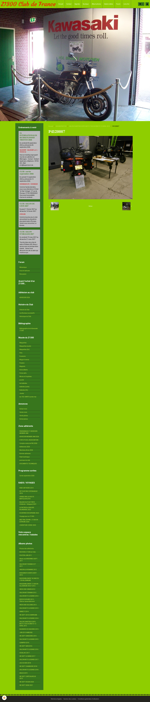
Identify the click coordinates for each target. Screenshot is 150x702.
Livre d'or (126, 4)
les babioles (23, 383)
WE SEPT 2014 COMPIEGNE (28, 615)
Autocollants (23, 370)
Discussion (22, 274)
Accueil (60, 4)
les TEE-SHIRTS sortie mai (27, 397)
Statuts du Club (24, 309)
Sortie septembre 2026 (26, 475)
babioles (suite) (24, 386)
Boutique (86, 4)
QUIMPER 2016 (24, 642)
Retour (90, 206)
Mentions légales (56, 699)
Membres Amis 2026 (26, 450)
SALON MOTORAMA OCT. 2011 (27, 565)
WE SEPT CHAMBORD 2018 (28, 666)
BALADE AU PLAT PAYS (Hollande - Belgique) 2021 (27, 503)
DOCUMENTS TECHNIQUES (28, 463)
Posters (21, 363)
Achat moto (23, 409)
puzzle (21, 380)
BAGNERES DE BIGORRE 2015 (28, 629)
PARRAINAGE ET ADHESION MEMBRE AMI (28, 432)
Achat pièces (23, 419)
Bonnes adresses (25, 453)
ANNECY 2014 (24, 611)
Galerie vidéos (108, 4)
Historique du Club (25, 316)
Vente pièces (23, 415)
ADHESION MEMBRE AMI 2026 (29, 436)
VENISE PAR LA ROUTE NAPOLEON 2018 (26, 498)
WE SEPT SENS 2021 (26, 685)
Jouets (21, 393)
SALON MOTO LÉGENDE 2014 (28, 618)
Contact (68, 4)
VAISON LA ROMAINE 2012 (28, 569)
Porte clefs (23, 373)
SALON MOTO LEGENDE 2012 (28, 596)
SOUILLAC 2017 (24, 653)
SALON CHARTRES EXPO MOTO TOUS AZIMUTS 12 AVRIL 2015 (89, 126)
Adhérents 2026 (24, 447)
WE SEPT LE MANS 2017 (27, 656)
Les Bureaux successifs (27, 313)
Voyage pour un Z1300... (27, 516)
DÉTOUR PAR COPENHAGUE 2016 (28, 492)
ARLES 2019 (23, 673)
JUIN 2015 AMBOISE (26, 632)
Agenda (77, 4)
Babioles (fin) (23, 390)
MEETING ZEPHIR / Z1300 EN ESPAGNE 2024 (28, 521)
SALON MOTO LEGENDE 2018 (28, 669)
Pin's (20, 353)
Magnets (22, 366)
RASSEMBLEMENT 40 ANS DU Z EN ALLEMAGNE (29, 579)
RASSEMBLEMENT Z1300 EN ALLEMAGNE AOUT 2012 (28, 585)
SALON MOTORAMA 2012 (27, 592)
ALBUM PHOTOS (61, 126)
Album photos (96, 4)
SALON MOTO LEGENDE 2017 (28, 659)
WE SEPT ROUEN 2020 (26, 682)
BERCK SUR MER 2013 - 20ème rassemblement (27, 600)
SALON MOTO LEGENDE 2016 (28, 649)
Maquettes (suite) (25, 346)
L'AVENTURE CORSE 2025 (27, 525)
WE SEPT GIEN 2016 (25, 646)
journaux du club (24, 460)
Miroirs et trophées (25, 376)
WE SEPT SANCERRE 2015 (28, 636)
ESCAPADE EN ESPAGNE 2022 (29, 513)
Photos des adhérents (26, 548)
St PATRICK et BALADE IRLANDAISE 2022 (26, 508)
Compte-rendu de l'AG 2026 (28, 443)
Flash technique (24, 457)
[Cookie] (4, 697)
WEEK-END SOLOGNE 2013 (28, 605)
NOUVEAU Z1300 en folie (27, 552)
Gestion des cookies (69, 699)
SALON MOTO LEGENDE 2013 (28, 608)
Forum (118, 4)
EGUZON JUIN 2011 (25, 555)
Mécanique (23, 267)
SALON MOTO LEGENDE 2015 (28, 639)
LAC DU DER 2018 (25, 663)
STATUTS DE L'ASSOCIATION (28, 440)
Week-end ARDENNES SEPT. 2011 (28, 560)
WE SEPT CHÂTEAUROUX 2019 (27, 677)
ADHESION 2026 (24, 297)
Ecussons (22, 356)
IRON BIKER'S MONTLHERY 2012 (28, 574)
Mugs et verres (24, 359)
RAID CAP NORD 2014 (26, 488)
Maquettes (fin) (24, 349)
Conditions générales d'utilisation (88, 699)
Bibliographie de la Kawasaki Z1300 (28, 329)
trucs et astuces (24, 270)
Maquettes (23, 343)
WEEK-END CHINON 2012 (27, 589)
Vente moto (23, 412)
